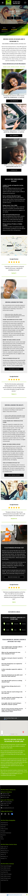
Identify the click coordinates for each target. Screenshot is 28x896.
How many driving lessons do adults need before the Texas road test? (12, 675)
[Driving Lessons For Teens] (14, 82)
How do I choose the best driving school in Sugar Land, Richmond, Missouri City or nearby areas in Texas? (12, 710)
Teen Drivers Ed (14, 101)
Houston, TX (4, 858)
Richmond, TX (4, 848)
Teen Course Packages (6, 866)
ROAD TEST (22, 67)
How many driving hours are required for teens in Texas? (12, 664)
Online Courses (4, 828)
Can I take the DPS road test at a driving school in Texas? (12, 681)
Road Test (3, 826)
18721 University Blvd (7, 801)
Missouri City (16, 623)
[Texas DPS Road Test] (14, 151)
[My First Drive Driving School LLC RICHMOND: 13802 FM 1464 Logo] (14, 2)
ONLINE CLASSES (6, 67)
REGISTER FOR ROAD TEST (14, 577)
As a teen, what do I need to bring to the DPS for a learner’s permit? (12, 698)
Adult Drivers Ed (14, 135)
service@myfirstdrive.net (8, 808)
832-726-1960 (5, 805)
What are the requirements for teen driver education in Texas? (11, 653)
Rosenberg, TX (4, 852)
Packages (3, 830)
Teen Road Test (4, 872)
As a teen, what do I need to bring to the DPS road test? (12, 692)
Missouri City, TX (4, 850)
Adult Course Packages (6, 874)
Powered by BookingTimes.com (15, 894)
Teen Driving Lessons (14, 369)
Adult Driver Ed (4, 824)
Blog (2, 837)
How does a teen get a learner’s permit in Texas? (12, 658)
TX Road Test (14, 170)
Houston (7, 629)
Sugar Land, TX (4, 846)
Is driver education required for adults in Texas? (12, 670)
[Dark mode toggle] (26, 894)
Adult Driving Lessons (14, 475)
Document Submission (6, 832)
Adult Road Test (4, 880)
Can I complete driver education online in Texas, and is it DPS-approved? (12, 647)
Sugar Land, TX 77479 (6, 803)
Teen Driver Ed (4, 822)
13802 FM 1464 (5, 793)
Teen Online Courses (5, 868)
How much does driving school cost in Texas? (11, 686)
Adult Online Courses (6, 876)
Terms (2, 839)
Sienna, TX (3, 854)
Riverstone (23, 629)
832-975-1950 (5, 797)
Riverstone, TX (4, 856)
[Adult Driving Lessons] (14, 116)
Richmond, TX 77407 (5, 795)
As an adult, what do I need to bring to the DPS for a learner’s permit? (11, 703)
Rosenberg (23, 623)
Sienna (15, 629)
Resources (3, 835)
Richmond (8, 623)
